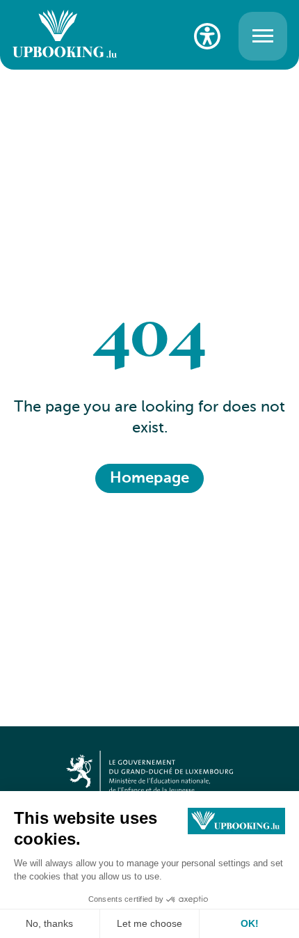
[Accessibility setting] (207, 36)
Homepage (149, 478)
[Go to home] (65, 36)
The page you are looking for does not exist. (149, 418)
